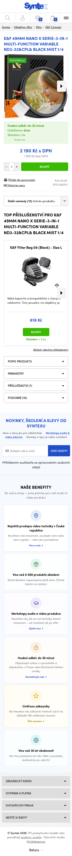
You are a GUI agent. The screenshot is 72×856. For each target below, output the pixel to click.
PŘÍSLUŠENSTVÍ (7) (20, 385)
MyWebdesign (36, 841)
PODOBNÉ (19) (17, 398)
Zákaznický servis (19, 781)
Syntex (6, 27)
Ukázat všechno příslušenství (50, 349)
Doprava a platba (18, 793)
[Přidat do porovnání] (57, 285)
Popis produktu (20, 361)
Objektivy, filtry (23, 27)
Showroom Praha (19, 805)
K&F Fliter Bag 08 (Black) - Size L (36, 247)
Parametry (16, 373)
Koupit (45, 167)
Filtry (39, 27)
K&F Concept (53, 27)
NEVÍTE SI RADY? (16, 817)
